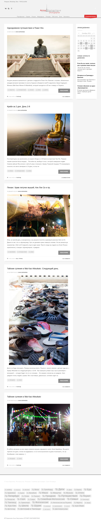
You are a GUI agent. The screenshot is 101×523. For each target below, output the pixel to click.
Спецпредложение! (90, 16)
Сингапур (86, 499)
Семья (74, 499)
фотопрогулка (61, 509)
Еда (89, 489)
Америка (18, 489)
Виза (37, 489)
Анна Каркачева (20, 31)
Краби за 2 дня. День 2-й (18, 106)
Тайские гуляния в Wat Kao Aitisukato (24, 397)
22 (91, 46)
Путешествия (22, 89)
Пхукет (32, 89)
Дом (70, 489)
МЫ (17, 258)
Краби (11, 170)
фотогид (11, 509)
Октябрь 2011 (86, 33)
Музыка (69, 493)
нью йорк (79, 506)
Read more (64, 90)
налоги (67, 506)
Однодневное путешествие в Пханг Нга (25, 28)
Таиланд (18, 96)
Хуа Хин (12, 506)
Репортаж (11, 499)
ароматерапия (58, 506)
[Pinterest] (11, 8)
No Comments (66, 96)
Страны (20, 258)
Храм (39, 89)
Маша (45, 493)
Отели (81, 493)
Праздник (12, 380)
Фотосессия (41, 502)
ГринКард (48, 489)
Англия (27, 489)
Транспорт (25, 503)
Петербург (13, 496)
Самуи (32, 499)
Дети (61, 489)
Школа (25, 506)
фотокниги (47, 509)
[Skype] (8, 8)
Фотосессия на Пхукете (62, 503)
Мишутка (12, 89)
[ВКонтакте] (5, 8)
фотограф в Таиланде (30, 509)
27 (86, 48)
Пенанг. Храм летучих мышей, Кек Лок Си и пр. (28, 187)
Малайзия (12, 251)
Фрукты (79, 503)
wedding (9, 489)
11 (81, 43)
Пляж (26, 496)
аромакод (47, 506)
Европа (78, 489)
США (22, 499)
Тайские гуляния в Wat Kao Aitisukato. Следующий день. (33, 268)
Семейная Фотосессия (53, 499)
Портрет (37, 496)
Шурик (46, 89)
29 (91, 48)
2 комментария (65, 177)
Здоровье (11, 493)
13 (86, 43)
